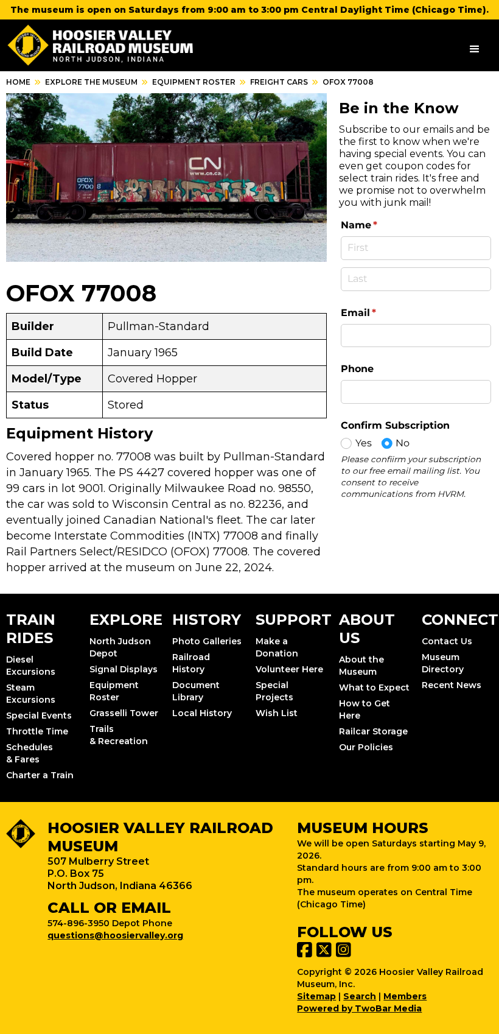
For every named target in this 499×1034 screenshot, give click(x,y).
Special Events (39, 715)
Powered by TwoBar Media (359, 1008)
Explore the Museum (91, 81)
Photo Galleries (207, 641)
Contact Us (447, 641)
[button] (474, 49)
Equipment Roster (194, 81)
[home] (100, 45)
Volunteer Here (289, 669)
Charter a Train (40, 775)
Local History (202, 713)
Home (18, 81)
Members (405, 996)
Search (359, 996)
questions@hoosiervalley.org (115, 935)
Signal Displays (123, 669)
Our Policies (366, 747)
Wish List (277, 713)
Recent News (451, 685)
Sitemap (316, 996)
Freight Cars (279, 81)
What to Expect (374, 687)
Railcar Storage (373, 731)
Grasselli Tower (123, 713)
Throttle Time (37, 731)
